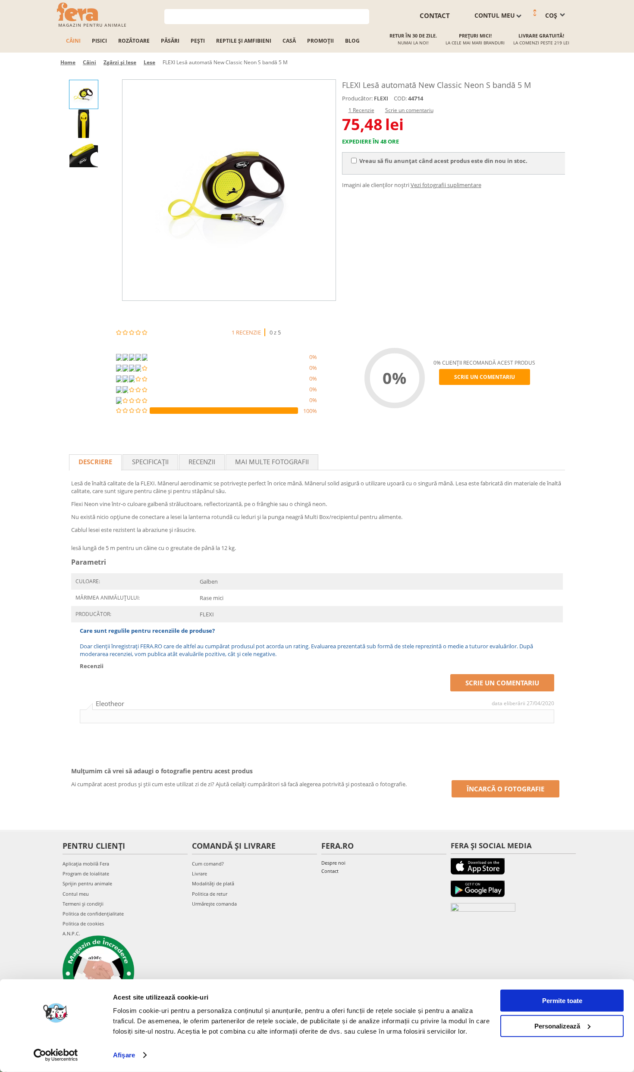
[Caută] (362, 15)
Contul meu (76, 894)
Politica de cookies (83, 923)
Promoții (320, 40)
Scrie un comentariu (409, 110)
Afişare (124, 1055)
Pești (198, 40)
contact (435, 15)
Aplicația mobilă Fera (86, 863)
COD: (400, 98)
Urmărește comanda (214, 903)
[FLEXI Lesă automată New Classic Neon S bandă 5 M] (229, 190)
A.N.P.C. (71, 933)
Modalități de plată (213, 883)
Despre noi (333, 862)
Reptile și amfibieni (243, 40)
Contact (330, 871)
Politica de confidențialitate (93, 913)
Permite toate (562, 1000)
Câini (73, 40)
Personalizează (557, 1025)
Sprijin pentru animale (87, 883)
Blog (352, 40)
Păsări (170, 40)
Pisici (99, 40)
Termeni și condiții (83, 903)
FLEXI (381, 98)
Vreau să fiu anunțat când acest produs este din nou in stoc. (443, 161)
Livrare (199, 873)
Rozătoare (134, 40)
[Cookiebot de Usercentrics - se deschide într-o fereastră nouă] (56, 1055)
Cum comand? (208, 863)
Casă (289, 40)
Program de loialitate (86, 873)
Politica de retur (209, 894)
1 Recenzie (361, 110)
